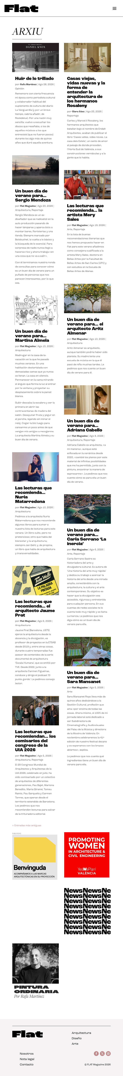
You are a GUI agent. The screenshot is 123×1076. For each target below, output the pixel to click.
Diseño (77, 1038)
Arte (69, 229)
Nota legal (27, 1059)
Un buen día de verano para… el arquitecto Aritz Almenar (85, 327)
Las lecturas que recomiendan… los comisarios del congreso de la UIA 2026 (35, 741)
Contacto (26, 1064)
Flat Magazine (28, 206)
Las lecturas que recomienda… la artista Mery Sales (85, 213)
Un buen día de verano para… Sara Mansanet (84, 677)
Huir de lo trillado (34, 78)
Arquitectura (22, 210)
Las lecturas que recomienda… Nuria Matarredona (33, 495)
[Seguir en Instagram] (108, 1053)
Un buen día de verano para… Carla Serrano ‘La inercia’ (86, 537)
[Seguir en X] (102, 1053)
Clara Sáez (78, 111)
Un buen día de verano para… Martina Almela (32, 336)
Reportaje (37, 210)
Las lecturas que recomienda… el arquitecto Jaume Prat (35, 609)
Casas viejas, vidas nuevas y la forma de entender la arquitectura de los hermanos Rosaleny (86, 92)
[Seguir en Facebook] (96, 1053)
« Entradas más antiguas (26, 825)
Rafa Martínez (28, 84)
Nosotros (27, 1053)
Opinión (19, 89)
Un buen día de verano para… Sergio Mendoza (33, 196)
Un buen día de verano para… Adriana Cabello (84, 426)
